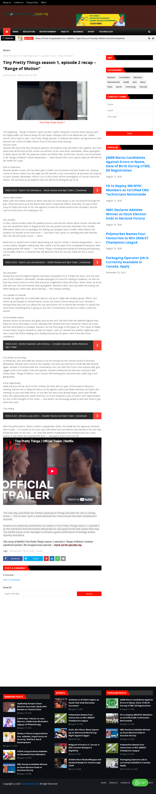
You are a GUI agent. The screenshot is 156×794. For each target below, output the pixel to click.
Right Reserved (38, 790)
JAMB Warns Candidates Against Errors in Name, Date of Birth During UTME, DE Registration (128, 163)
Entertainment (15, 551)
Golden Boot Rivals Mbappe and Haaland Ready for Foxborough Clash (85, 762)
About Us (113, 782)
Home (5, 56)
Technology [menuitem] (106, 31)
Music (142, 82)
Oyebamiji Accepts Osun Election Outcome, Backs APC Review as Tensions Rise (32, 706)
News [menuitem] (15, 31)
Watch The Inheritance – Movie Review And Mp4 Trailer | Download (52, 190)
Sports (119, 87)
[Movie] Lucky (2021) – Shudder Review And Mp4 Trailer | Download (53, 415)
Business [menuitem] (78, 31)
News (110, 87)
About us (7, 2)
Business (111, 77)
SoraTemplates (21, 790)
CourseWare (124, 77)
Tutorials (143, 87)
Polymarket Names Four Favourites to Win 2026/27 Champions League (127, 238)
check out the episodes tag (67, 545)
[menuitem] (6, 31)
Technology (131, 87)
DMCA (43, 2)
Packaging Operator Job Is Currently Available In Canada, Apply (127, 262)
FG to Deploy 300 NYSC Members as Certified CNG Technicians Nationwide (127, 190)
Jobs (135, 82)
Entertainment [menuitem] (47, 31)
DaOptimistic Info (30, 783)
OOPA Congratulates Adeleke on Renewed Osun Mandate (32, 753)
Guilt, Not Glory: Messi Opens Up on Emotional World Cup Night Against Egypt (84, 732)
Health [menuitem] (65, 31)
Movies (13, 56)
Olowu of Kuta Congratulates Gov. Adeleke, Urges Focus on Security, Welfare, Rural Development (80, 38)
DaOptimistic (10, 75)
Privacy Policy (32, 2)
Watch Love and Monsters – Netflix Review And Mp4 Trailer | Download (54, 262)
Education (138, 77)
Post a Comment (11, 579)
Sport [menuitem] (91, 31)
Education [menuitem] (29, 31)
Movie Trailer (29, 551)
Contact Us (18, 2)
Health (126, 82)
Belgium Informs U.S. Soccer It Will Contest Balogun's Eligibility (84, 747)
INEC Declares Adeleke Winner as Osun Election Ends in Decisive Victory (126, 214)
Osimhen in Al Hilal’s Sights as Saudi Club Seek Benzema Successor (84, 702)
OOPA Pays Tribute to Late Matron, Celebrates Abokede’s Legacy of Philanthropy (32, 721)
